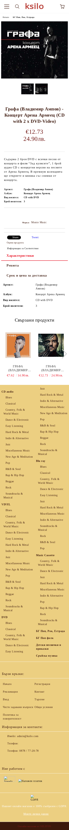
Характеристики (20, 255)
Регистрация (42, 684)
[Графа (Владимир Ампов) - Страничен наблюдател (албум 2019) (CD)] (18, 345)
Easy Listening (14, 426)
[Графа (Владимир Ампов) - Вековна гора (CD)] (51, 345)
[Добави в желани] (62, 214)
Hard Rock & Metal (17, 432)
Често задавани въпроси (18, 707)
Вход (6, 699)
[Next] (62, 354)
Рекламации (10, 691)
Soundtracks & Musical (13, 495)
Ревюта (13, 265)
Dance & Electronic (17, 419)
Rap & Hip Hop (15, 475)
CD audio (7, 391)
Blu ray (40, 461)
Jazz (8, 444)
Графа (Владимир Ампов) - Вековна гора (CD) (51, 368)
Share (15, 237)
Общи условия (43, 707)
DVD (5, 617)
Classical (11, 403)
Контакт (39, 691)
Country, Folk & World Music (14, 411)
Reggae (10, 481)
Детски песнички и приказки (48, 647)
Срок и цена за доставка (27, 275)
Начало (6, 17)
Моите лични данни (36, 813)
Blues (9, 397)
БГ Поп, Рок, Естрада (23, 17)
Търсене (39, 699)
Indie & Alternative (17, 438)
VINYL (6, 504)
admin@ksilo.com (27, 736)
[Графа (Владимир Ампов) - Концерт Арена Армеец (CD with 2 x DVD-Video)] (34, 77)
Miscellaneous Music (18, 450)
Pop (8, 462)
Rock (9, 487)
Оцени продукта (15, 242)
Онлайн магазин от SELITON (34, 826)
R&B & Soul (13, 469)
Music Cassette (45, 555)
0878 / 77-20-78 (29, 750)
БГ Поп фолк (44, 638)
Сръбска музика (47, 655)
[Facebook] (7, 759)
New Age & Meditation (19, 456)
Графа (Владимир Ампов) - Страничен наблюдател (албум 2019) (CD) (18, 368)
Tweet (35, 237)
